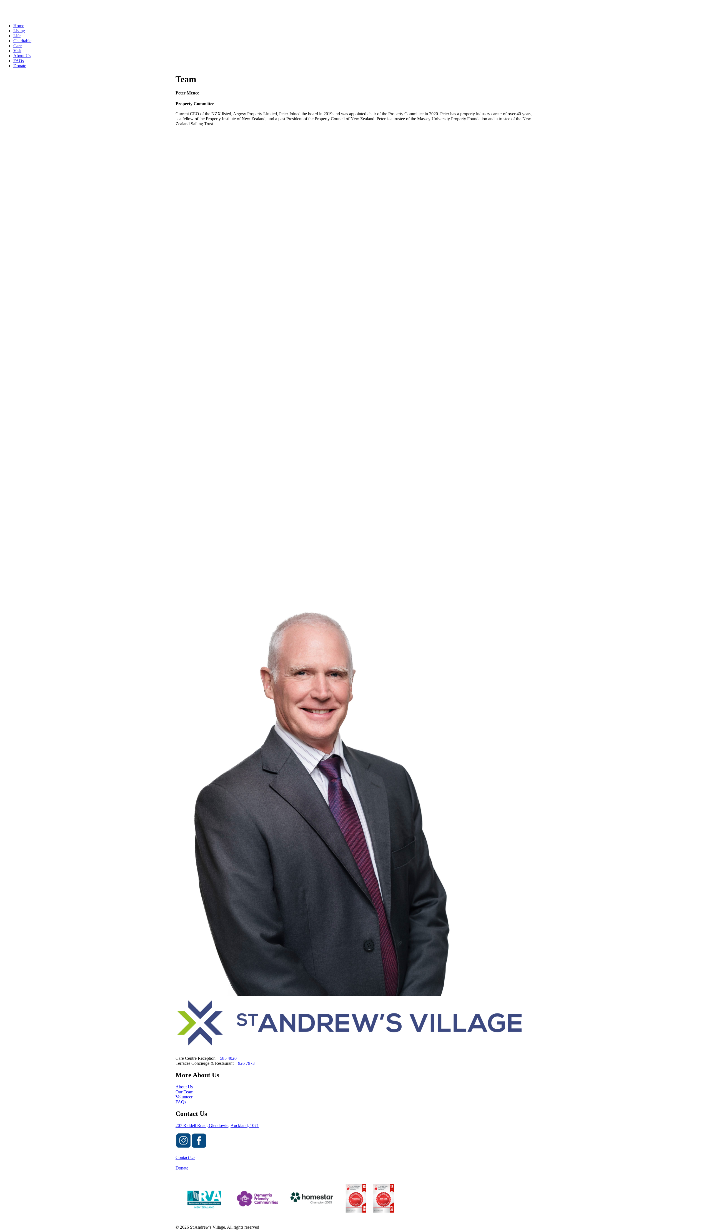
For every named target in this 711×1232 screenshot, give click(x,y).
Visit (17, 50)
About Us (22, 55)
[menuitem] (361, 60)
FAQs (18, 60)
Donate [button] (182, 1168)
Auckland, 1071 (245, 1125)
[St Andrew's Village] (355, 10)
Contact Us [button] (185, 1157)
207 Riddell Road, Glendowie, (202, 1125)
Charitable (22, 40)
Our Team (184, 1091)
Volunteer (184, 1096)
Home (18, 25)
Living (19, 30)
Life (17, 35)
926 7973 (246, 1063)
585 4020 (228, 1058)
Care (17, 45)
